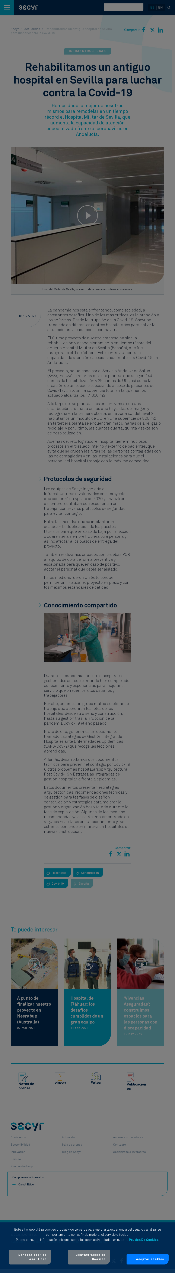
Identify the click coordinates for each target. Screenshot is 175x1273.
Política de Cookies (143, 1239)
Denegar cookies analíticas (32, 1257)
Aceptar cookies (150, 1259)
